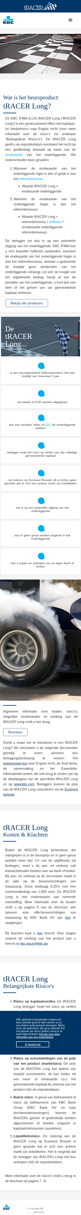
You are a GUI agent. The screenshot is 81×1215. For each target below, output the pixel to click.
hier (68, 917)
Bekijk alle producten (26, 303)
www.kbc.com (24, 784)
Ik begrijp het (32, 1044)
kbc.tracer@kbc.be (34, 943)
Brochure (15, 732)
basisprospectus (15, 763)
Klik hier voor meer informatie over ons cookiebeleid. (38, 1036)
